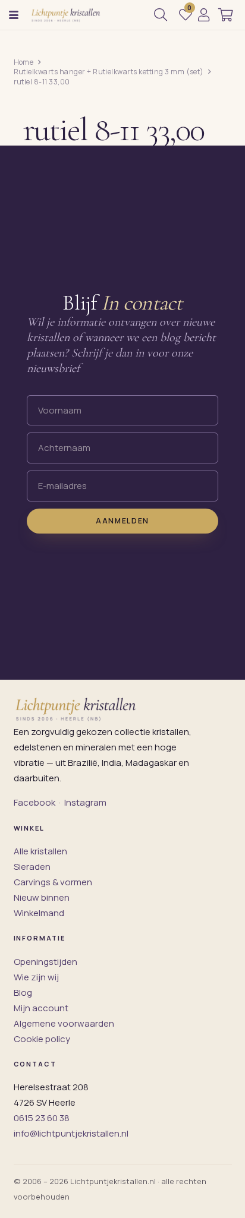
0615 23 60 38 (42, 1118)
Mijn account (41, 1008)
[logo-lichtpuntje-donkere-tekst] (66, 15)
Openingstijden (45, 961)
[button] (14, 15)
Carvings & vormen (53, 882)
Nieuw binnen (42, 897)
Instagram (85, 802)
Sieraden (32, 866)
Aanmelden (122, 521)
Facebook (34, 802)
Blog (23, 992)
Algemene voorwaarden (64, 1023)
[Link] (203, 14)
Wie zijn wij (36, 977)
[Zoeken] (160, 14)
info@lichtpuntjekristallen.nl (71, 1133)
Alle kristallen (40, 851)
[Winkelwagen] (225, 14)
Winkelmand (39, 913)
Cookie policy (42, 1039)
